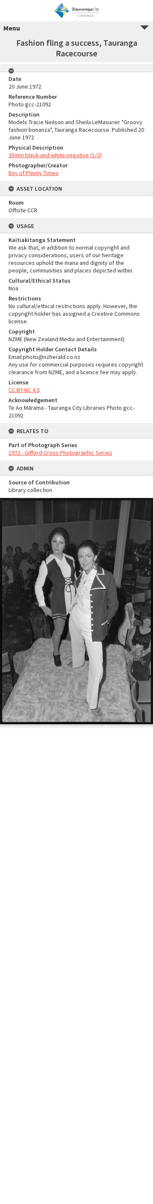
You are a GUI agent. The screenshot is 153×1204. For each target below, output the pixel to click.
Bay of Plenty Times (33, 173)
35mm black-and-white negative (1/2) (55, 155)
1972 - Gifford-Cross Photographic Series (60, 452)
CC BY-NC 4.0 (24, 390)
